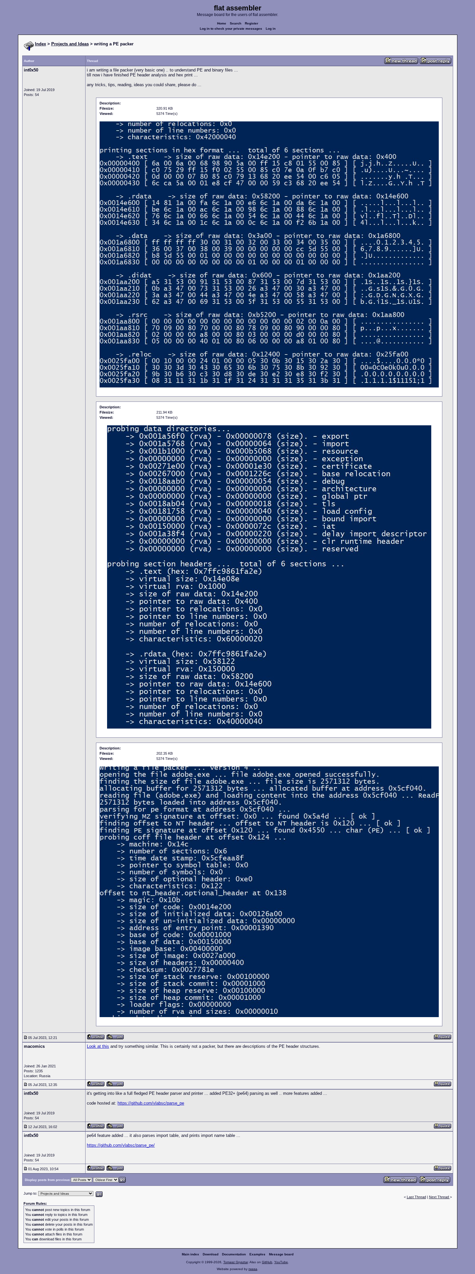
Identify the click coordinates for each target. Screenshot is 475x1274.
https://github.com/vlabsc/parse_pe (151, 1103)
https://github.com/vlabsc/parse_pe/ (121, 1145)
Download (210, 1254)
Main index (190, 1254)
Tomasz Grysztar (235, 1262)
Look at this (98, 1046)
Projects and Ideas (70, 43)
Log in (271, 28)
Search (235, 23)
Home (221, 23)
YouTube (281, 1262)
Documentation (234, 1254)
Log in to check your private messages (231, 28)
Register (251, 23)
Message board (281, 1254)
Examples (257, 1254)
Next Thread (439, 1197)
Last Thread (416, 1197)
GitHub (267, 1262)
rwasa (252, 1269)
